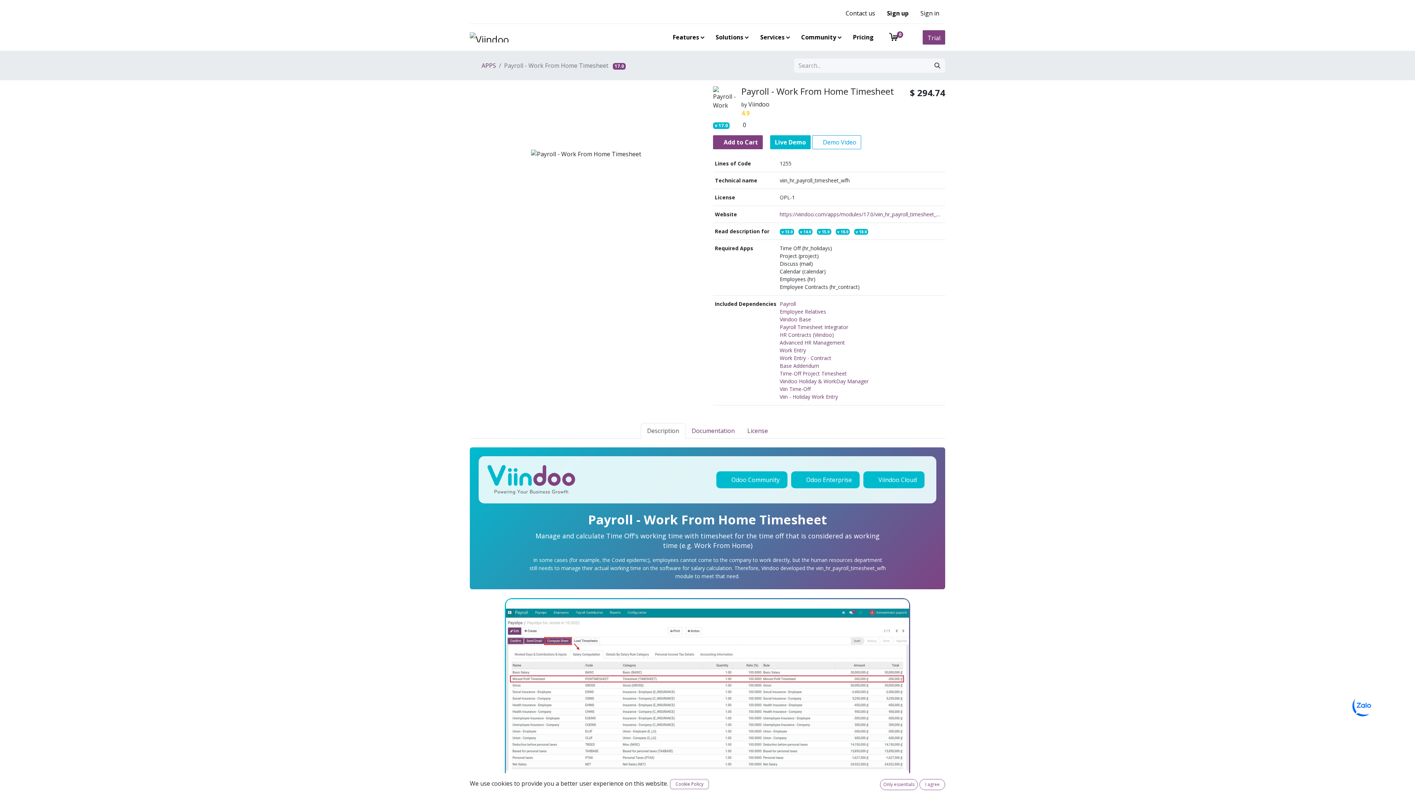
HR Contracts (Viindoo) (807, 334)
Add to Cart (740, 142)
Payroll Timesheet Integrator (814, 327)
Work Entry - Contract (805, 358)
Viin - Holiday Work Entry (809, 396)
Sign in (929, 13)
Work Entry (793, 350)
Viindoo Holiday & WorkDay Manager (824, 381)
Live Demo (790, 142)
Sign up (898, 13)
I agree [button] (932, 784)
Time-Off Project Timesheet (813, 373)
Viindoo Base (795, 319)
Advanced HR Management (812, 342)
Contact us (860, 13)
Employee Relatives (803, 311)
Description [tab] (663, 431)
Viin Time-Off (795, 388)
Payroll (788, 303)
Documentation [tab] (713, 431)
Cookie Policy (689, 784)
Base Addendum (799, 365)
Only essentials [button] (899, 784)
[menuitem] (687, 37)
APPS (488, 66)
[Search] (937, 66)
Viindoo (758, 104)
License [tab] (757, 431)
